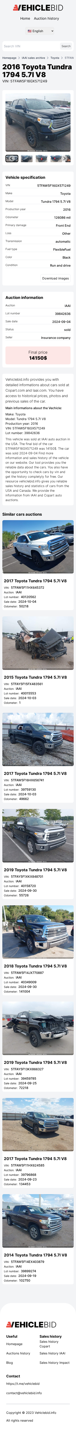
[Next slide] (64, 158)
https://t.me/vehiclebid (21, 1384)
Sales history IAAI (52, 1353)
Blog (9, 1363)
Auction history (46, 18)
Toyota (54, 57)
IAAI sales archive (33, 57)
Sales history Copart (49, 1344)
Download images (55, 278)
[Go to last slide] (12, 158)
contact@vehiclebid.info (21, 1393)
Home (25, 18)
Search (66, 46)
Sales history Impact (55, 1363)
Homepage (9, 57)
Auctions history (18, 1353)
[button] (26, 158)
